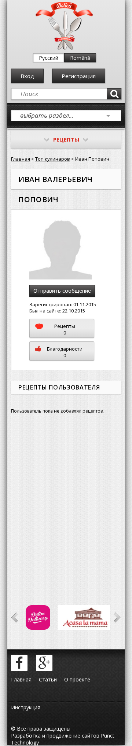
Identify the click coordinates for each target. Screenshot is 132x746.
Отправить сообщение (62, 290)
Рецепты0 (64, 329)
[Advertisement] (66, 504)
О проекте (77, 679)
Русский (48, 57)
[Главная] (64, 48)
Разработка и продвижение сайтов (55, 735)
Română (80, 57)
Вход (27, 76)
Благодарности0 (64, 352)
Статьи (48, 679)
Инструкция (25, 707)
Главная (20, 159)
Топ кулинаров (52, 159)
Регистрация (79, 76)
